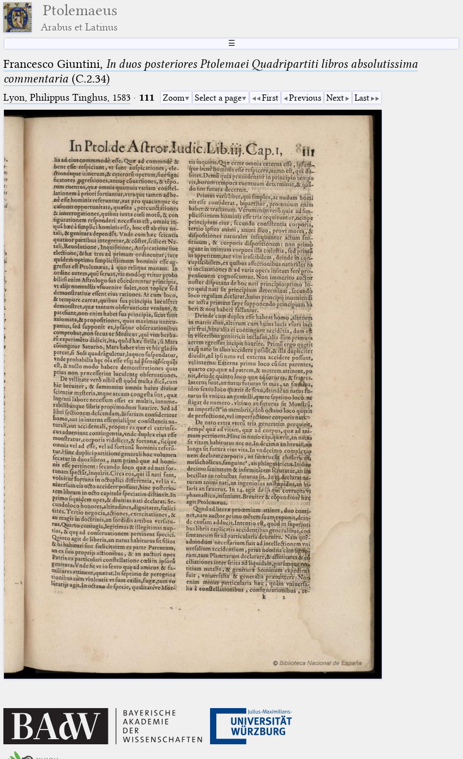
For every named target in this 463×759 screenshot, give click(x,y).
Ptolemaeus (79, 17)
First (270, 98)
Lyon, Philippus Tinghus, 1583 (66, 98)
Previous (305, 98)
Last (362, 98)
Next (335, 98)
